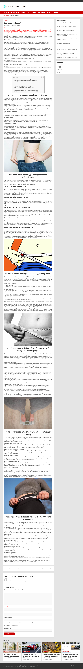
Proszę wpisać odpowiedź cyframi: (11, 625)
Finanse (23, 12)
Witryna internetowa (8, 617)
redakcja (14, 25)
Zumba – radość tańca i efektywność (22, 82)
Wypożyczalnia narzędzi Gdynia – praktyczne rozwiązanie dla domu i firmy (51, 656)
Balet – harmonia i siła (20, 85)
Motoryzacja (41, 12)
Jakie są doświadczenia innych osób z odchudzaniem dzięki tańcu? (26, 91)
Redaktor (12, 657)
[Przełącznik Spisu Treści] (42, 77)
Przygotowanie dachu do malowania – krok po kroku (67, 57)
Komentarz (6, 592)
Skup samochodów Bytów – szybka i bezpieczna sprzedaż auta (31, 656)
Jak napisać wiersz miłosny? (45, 568)
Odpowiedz (10, 584)
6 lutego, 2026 (26, 659)
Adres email (7, 612)
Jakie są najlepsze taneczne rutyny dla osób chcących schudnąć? (26, 90)
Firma (28, 12)
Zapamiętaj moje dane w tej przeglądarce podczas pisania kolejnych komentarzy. (22, 622)
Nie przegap (6, 640)
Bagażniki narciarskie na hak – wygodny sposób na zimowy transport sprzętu (71, 656)
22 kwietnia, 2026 (7, 657)
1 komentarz (18, 25)
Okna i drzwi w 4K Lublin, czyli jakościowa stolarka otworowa (11, 655)
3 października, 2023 (8, 25)
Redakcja (55, 12)
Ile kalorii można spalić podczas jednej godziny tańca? (24, 87)
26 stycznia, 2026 (66, 659)
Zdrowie (49, 12)
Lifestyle (34, 12)
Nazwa (6, 606)
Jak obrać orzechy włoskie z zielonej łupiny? (14, 568)
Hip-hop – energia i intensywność (22, 81)
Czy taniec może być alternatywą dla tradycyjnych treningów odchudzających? (28, 88)
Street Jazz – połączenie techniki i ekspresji (24, 86)
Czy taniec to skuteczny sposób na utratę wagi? (22, 79)
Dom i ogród (16, 12)
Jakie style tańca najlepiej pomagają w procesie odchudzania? (25, 80)
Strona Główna (8, 12)
